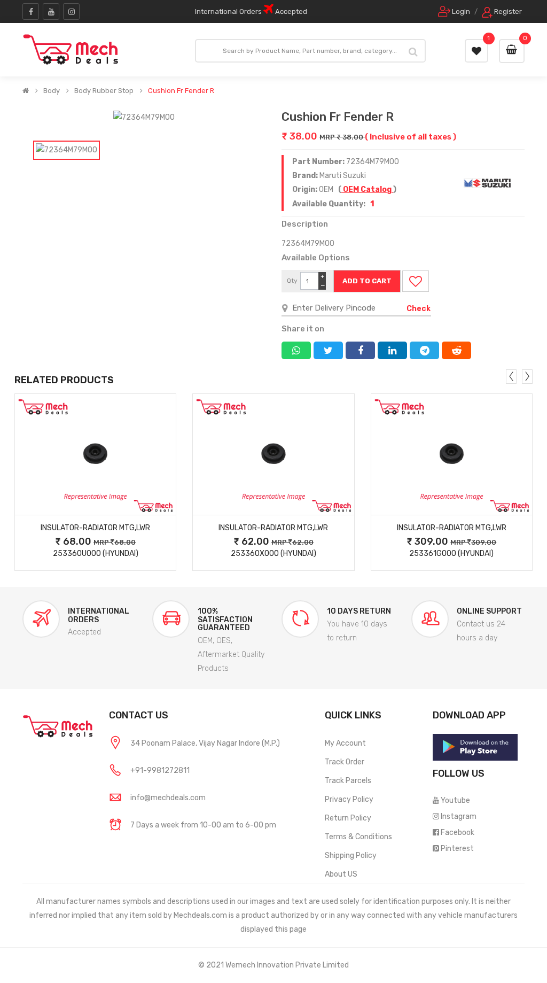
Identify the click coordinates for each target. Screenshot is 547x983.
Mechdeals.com (200, 915)
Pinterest (457, 848)
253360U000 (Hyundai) (95, 553)
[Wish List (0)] (476, 51)
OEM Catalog (367, 189)
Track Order (344, 762)
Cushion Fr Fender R (181, 91)
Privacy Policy (349, 799)
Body (51, 91)
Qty (292, 280)
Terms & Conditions (358, 836)
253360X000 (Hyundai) (273, 553)
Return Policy (348, 818)
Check (419, 308)
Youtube (455, 800)
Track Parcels (348, 780)
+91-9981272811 (160, 770)
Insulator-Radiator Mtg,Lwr (95, 527)
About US (341, 874)
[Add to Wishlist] (415, 281)
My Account (345, 743)
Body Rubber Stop (104, 91)
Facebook (457, 832)
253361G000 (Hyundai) (451, 553)
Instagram (458, 816)
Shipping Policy (351, 855)
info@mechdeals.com (168, 797)
